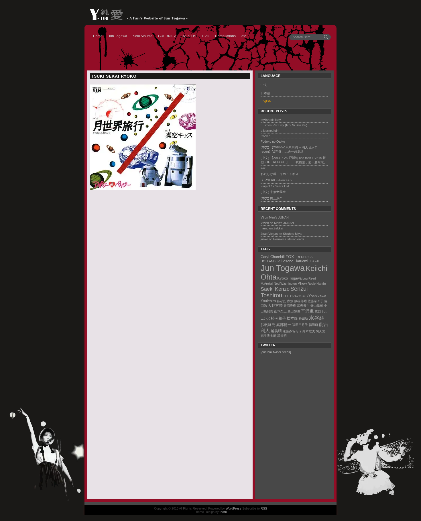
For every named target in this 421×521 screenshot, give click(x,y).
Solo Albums (142, 36)
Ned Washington (285, 283)
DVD (205, 36)
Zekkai (278, 228)
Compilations (225, 36)
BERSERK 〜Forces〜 (276, 180)
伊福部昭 (300, 301)
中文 (264, 84)
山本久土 (280, 311)
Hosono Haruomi (294, 261)
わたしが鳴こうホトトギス (279, 174)
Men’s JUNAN (279, 217)
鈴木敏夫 (308, 331)
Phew (302, 283)
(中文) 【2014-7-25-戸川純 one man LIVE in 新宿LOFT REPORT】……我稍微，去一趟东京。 (294, 160)
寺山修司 (316, 305)
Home (98, 36)
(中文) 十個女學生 (273, 192)
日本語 (265, 93)
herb (224, 512)
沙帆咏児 (268, 325)
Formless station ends (288, 239)
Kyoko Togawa (289, 278)
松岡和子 (278, 318)
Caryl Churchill (273, 257)
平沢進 (307, 310)
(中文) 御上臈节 (272, 198)
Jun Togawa (117, 36)
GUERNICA (167, 36)
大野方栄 (275, 305)
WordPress (233, 508)
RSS (264, 508)
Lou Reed (309, 278)
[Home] (135, 14)
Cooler (265, 136)
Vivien (265, 223)
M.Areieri (267, 283)
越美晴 (276, 331)
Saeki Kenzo (275, 289)
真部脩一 (283, 325)
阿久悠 (320, 331)
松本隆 (292, 318)
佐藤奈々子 (315, 301)
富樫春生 (303, 305)
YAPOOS (189, 36)
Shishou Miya (292, 233)
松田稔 (303, 318)
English (266, 101)
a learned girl (269, 130)
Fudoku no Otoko (273, 141)
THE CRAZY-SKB (295, 296)
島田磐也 (294, 311)
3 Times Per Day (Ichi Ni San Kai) (284, 125)
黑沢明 (282, 335)
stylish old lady (271, 119)
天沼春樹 (290, 305)
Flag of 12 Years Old (275, 186)
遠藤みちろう (292, 331)
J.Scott (314, 261)
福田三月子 (300, 325)
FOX (290, 256)
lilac (263, 168)
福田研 (313, 325)
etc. (244, 36)
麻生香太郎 (268, 335)
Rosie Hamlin (317, 283)
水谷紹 (316, 318)
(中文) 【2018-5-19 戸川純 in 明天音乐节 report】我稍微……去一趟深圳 (289, 149)
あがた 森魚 (285, 301)
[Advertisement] (292, 427)
